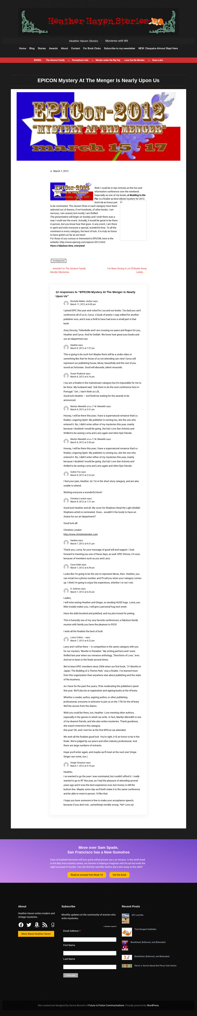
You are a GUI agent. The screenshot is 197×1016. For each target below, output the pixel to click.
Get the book (119, 874)
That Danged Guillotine (145, 929)
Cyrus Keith (75, 564)
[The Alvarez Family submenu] (69, 60)
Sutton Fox (75, 472)
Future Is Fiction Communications (106, 1005)
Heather (74, 345)
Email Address (72, 931)
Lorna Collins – (77, 637)
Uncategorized (59, 261)
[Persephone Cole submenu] (93, 60)
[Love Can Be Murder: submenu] (149, 60)
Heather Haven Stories (83, 40)
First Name (69, 945)
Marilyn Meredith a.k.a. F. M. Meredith (88, 406)
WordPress (153, 1005)
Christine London (78, 498)
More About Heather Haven (36, 933)
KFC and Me (137, 915)
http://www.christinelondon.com (81, 534)
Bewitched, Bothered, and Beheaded (148, 942)
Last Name (69, 959)
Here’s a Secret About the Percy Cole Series (155, 965)
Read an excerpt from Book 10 (87, 874)
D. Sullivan (75, 588)
